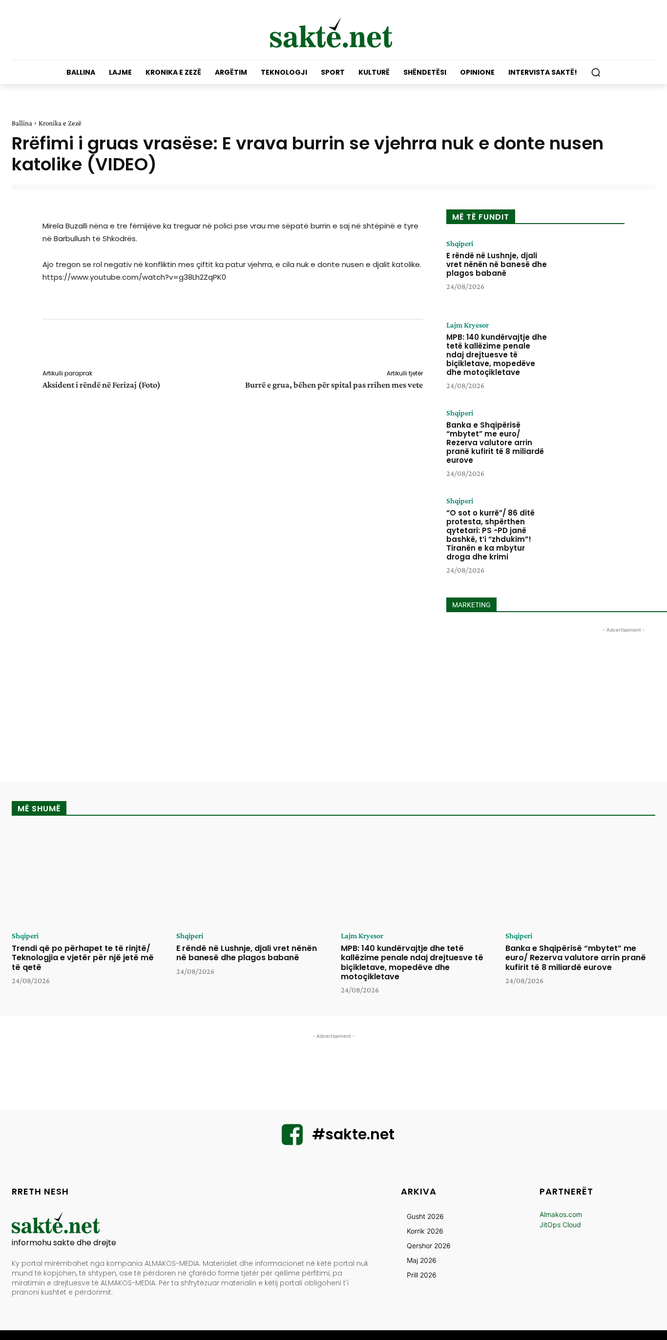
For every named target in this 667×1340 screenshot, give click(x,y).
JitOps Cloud (560, 1224)
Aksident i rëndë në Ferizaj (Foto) (101, 385)
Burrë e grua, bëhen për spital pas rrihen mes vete (334, 385)
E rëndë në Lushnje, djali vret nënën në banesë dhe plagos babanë (496, 264)
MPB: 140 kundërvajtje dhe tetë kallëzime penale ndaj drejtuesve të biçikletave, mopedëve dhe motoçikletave (496, 354)
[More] (429, 346)
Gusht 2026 (425, 1216)
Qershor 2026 (429, 1245)
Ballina (22, 123)
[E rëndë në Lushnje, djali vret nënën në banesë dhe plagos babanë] (589, 270)
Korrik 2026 (425, 1231)
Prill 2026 (422, 1275)
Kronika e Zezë (60, 123)
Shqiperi (459, 243)
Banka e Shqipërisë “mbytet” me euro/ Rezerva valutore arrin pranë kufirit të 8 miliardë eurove (495, 442)
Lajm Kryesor (467, 325)
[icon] (292, 1140)
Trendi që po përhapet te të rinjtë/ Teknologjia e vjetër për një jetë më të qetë (83, 957)
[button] (595, 72)
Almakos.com (561, 1214)
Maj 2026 (422, 1260)
